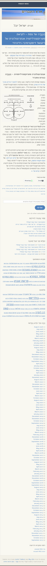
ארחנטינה (42, 298)
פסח (35, 191)
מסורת (27, 277)
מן (10, 188)
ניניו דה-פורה (29, 309)
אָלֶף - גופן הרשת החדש (11, 562)
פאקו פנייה (24, 313)
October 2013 (38, 538)
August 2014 (38, 515)
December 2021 (37, 384)
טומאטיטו (17, 305)
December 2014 (37, 506)
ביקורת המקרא (38, 266)
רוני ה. (43, 252)
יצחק (21, 273)
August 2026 (38, 327)
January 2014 (38, 531)
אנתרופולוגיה (26, 47)
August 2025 (38, 348)
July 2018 (40, 444)
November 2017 (37, 455)
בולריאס (6, 263)
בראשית (28, 266)
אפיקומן (43, 188)
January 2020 (38, 414)
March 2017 (39, 469)
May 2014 (39, 522)
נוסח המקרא (8, 276)
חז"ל (39, 273)
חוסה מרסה (28, 305)
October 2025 (38, 345)
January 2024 (38, 366)
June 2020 (39, 405)
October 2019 (38, 421)
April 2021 (39, 393)
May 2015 (39, 494)
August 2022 (38, 380)
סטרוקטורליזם (41, 191)
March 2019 (39, 432)
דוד (25, 266)
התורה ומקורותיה (15, 269)
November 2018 (37, 437)
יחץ (27, 188)
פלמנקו (16, 47)
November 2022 (37, 377)
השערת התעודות (30, 269)
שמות (7, 281)
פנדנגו (18, 313)
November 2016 (37, 478)
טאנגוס (22, 305)
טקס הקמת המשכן (38, 161)
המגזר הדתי (6, 266)
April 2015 (39, 496)
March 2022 (39, 382)
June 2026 (39, 331)
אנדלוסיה (11, 294)
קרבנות (11, 191)
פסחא (32, 191)
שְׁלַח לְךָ (40, 207)
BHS (43, 263)
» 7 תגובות (10, 47)
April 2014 (39, 524)
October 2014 (38, 510)
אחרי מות (19, 263)
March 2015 (39, 499)
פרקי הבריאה (11, 158)
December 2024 (37, 354)
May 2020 (39, 407)
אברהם (40, 263)
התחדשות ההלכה (8, 301)
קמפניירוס (17, 191)
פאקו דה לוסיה (33, 281)
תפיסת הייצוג (20, 285)
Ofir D (41, 247)
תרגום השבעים (10, 285)
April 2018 (39, 451)
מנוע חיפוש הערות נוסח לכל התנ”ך (34, 233)
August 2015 (38, 487)
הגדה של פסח (32, 188)
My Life (31, 559)
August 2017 (38, 462)
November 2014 (37, 508)
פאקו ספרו (32, 313)
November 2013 (37, 535)
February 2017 (38, 471)
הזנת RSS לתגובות (39, 551)
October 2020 (38, 398)
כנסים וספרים (12, 273)
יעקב (24, 273)
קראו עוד (35, 171)
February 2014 (38, 529)
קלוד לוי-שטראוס (25, 191)
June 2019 (39, 428)
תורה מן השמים (36, 285)
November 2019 (37, 419)
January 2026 (38, 343)
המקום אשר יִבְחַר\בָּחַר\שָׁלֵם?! (35, 222)
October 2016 (38, 480)
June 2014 (39, 519)
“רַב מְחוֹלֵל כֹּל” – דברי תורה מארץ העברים (32, 231)
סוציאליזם (12, 309)
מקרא (20, 47)
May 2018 (39, 448)
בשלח (15, 298)
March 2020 (39, 412)
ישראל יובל (14, 188)
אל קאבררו (27, 294)
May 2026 (39, 334)
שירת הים (16, 316)
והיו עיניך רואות (38, 304)
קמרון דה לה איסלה (31, 316)
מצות (7, 188)
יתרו (18, 273)
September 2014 (37, 513)
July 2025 (40, 350)
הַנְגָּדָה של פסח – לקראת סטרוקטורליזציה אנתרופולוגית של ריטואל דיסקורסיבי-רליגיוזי (25, 38)
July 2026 (40, 329)
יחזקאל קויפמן (30, 273)
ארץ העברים (32, 11)
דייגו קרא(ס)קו (34, 301)
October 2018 (38, 439)
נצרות (3, 188)
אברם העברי (41, 245)
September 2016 (37, 483)
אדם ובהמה (33, 263)
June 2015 (39, 492)
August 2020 (38, 400)
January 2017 (38, 474)
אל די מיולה (35, 294)
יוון (36, 273)
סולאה (17, 308)
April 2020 (39, 409)
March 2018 (39, 453)
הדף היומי (20, 266)
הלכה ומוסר (14, 266)
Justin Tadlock (20, 559)
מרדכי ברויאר (17, 277)
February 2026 (38, 341)
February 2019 (38, 435)
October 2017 (38, 458)
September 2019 (37, 423)
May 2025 (39, 352)
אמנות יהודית (18, 294)
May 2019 (39, 430)
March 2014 (39, 526)
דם (37, 188)
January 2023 (38, 375)
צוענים (6, 313)
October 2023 (38, 368)
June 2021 (39, 391)
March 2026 (39, 338)
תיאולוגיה (28, 284)
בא (39, 188)
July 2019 (40, 425)
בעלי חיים (25, 298)
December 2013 (37, 533)
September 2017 (37, 460)
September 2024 (37, 361)
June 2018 (39, 446)
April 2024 (39, 364)
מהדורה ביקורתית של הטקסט (21, 55)
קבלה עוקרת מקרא (39, 229)
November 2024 (37, 357)
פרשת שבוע (21, 281)
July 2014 (40, 517)
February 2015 (38, 501)
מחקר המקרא (37, 276)
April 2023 (39, 373)
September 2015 (37, 485)
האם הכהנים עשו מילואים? (37, 236)
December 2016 (37, 476)
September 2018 (37, 441)
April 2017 (39, 467)
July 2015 (40, 490)
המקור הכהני (41, 270)
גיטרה (11, 298)
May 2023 (39, 370)
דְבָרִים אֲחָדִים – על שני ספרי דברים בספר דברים (30, 224)
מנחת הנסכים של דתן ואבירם (36, 227)
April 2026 (39, 336)
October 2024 (38, 359)
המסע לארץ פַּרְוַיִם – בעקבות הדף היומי (26, 254)
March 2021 (39, 396)
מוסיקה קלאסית (39, 308)
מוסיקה (5, 273)
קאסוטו (12, 281)
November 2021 (37, 386)
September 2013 (37, 540)
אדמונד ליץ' (17, 186)
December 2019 (37, 416)
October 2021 (38, 389)
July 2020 (39, 403)
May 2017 (39, 464)
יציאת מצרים (21, 188)
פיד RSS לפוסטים (40, 549)
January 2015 (38, 503)
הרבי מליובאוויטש (18, 301)
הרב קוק (27, 301)
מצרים (23, 277)
